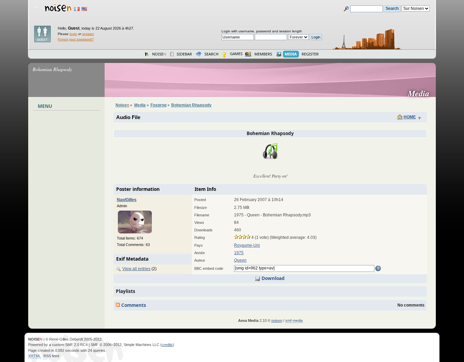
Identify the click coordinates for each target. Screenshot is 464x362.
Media (421, 93)
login (73, 34)
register (87, 34)
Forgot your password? (76, 39)
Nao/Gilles (127, 199)
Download (272, 278)
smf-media (294, 320)
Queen (240, 260)
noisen (276, 320)
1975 (239, 252)
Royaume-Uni (247, 245)
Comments (133, 305)
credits (167, 345)
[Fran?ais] (76, 9)
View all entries (136, 268)
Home (410, 117)
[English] (84, 9)
